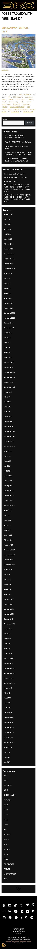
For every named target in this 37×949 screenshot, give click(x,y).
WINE (5, 879)
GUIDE (6, 810)
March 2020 (8, 594)
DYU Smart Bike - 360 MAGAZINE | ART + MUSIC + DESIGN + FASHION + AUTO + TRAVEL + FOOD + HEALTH (17, 197)
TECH (6, 859)
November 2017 (9, 732)
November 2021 (9, 496)
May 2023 (7, 407)
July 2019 (7, 634)
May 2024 (7, 348)
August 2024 (8, 333)
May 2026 (7, 229)
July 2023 (7, 397)
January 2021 (8, 545)
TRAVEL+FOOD (9, 864)
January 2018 (8, 723)
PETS (5, 829)
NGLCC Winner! (21, 177)
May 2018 (7, 703)
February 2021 (8, 540)
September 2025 (9, 269)
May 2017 (7, 762)
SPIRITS (6, 844)
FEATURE (7, 800)
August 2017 (8, 747)
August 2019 (8, 629)
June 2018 (7, 698)
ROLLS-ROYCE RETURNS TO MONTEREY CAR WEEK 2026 (14, 136)
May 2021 (7, 525)
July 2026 (7, 219)
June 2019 (7, 639)
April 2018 (7, 708)
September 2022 (9, 446)
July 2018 (7, 693)
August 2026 (8, 214)
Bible (13, 941)
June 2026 (7, 224)
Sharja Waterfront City (17, 107)
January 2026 (8, 249)
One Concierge (20, 174)
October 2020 (8, 560)
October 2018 (8, 678)
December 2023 (9, 372)
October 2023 (8, 382)
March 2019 (8, 653)
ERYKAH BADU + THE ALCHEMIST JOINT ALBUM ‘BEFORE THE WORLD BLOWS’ (18, 154)
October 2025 (8, 264)
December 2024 (9, 313)
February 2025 (8, 303)
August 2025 (8, 274)
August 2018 (8, 688)
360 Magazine (18, 97)
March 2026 (8, 239)
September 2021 (9, 505)
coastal (10, 99)
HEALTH (6, 815)
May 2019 (7, 644)
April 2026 (7, 234)
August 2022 (8, 451)
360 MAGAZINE (28, 112)
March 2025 (8, 298)
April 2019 (7, 649)
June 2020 (7, 579)
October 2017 (8, 737)
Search (5, 119)
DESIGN (6, 790)
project (4, 107)
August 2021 (8, 510)
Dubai (30, 99)
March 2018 (8, 713)
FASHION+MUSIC (9, 795)
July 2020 (7, 575)
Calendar (8, 941)
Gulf (21, 102)
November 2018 (9, 673)
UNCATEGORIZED (25, 94)
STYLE (6, 854)
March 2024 (8, 357)
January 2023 (8, 426)
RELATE (6, 839)
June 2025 (7, 283)
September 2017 (9, 742)
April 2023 (7, 412)
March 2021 (8, 535)
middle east (26, 104)
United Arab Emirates (20, 109)
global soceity (13, 102)
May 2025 (7, 288)
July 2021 (7, 515)
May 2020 (7, 584)
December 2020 (9, 550)
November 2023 (9, 377)
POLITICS (7, 834)
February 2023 (8, 422)
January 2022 (8, 486)
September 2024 (9, 328)
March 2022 (8, 476)
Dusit (4, 102)
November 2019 (9, 614)
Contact (20, 942)
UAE (9, 109)
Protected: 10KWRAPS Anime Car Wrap (18, 142)
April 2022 (7, 471)
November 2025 (9, 259)
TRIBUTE (7, 869)
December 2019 (9, 609)
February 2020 (8, 599)
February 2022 (8, 481)
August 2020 (8, 570)
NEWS (6, 825)
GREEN (6, 805)
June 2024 (7, 343)
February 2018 (8, 718)
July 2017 (7, 752)
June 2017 (7, 757)
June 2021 (7, 520)
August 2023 (8, 392)
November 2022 (9, 436)
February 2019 (8, 658)
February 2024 (8, 362)
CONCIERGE (8, 785)
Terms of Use (23, 941)
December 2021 (9, 491)
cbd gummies (8, 174)
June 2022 (7, 461)
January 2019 (8, 663)
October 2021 (8, 500)
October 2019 (8, 619)
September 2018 (9, 683)
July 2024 (7, 338)
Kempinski (16, 104)
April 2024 (7, 352)
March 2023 (8, 417)
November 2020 (9, 555)
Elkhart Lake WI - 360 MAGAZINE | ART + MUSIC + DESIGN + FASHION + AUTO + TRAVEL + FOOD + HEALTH (17, 187)
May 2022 (7, 466)
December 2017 (9, 727)
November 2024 (9, 318)
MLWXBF (15, 181)
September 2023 (9, 387)
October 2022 (8, 441)
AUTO (6, 780)
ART (5, 775)
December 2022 (9, 431)
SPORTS (7, 849)
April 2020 (7, 589)
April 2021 (7, 530)
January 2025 (8, 308)
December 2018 (9, 668)
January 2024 (8, 367)
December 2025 (9, 254)
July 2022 (7, 456)
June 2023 (7, 402)
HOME (6, 820)
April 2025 (7, 293)
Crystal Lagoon (21, 99)
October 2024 (8, 323)
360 (9, 97)
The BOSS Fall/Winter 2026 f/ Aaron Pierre (17, 148)
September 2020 (9, 565)
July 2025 (7, 278)
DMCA (17, 941)
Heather (6, 181)
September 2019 (9, 624)
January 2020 (8, 604)
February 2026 (8, 244)
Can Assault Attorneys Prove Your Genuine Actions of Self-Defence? (16, 160)
